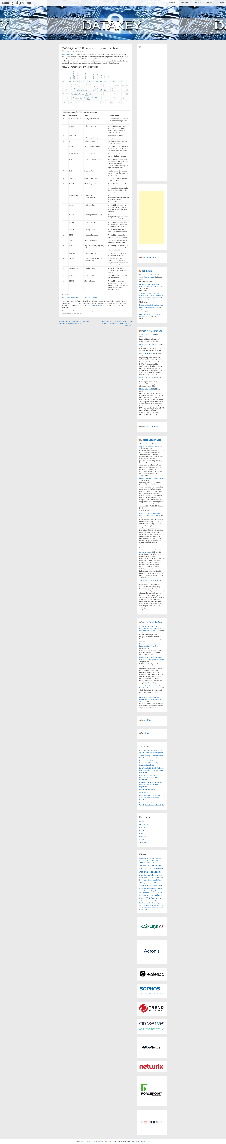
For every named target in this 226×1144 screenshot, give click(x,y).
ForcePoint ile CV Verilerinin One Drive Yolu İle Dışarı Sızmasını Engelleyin (150, 777)
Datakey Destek (82, 51)
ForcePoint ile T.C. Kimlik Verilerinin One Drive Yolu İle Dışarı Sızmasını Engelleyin (151, 770)
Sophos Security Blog (151, 622)
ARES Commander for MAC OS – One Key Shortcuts (79, 298)
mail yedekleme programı (146, 901)
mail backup (154, 893)
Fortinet (145, 733)
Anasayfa (171, 3)
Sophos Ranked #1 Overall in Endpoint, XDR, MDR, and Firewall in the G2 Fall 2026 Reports (151, 628)
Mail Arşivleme (144, 893)
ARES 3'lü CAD (151, 863)
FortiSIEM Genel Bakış (147, 790)
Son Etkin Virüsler (149, 426)
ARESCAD (144, 865)
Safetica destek (144, 903)
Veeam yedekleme (159, 907)
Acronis (142, 821)
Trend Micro (143, 842)
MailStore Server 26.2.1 (147, 377)
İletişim (221, 3)
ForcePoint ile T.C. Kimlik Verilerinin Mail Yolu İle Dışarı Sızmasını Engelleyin (151, 798)
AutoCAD (156, 880)
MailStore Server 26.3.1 (146, 344)
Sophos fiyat (159, 905)
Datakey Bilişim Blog (16, 3)
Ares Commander (69, 311)
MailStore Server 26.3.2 (147, 335)
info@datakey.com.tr (96, 305)
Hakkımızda (210, 3)
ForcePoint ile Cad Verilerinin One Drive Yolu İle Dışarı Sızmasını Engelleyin (150, 785)
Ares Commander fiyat (149, 875)
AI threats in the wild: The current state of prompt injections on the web (150, 446)
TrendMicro (146, 271)
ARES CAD (155, 865)
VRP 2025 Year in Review (147, 580)
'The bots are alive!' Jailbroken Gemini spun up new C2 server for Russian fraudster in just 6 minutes (151, 296)
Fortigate (142, 830)
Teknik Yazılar (184, 3)
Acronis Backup (142, 858)
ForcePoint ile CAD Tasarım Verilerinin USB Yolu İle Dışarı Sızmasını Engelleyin (149, 763)
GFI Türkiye (147, 891)
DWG (151, 886)
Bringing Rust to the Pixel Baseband (151, 478)
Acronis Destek (151, 858)
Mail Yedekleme (154, 898)
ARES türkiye (148, 880)
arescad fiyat (143, 869)
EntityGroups (122, 219)
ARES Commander (68, 54)
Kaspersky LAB (148, 257)
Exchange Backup (152, 888)
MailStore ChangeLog (151, 331)
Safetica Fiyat (155, 903)
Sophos (141, 839)
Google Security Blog (151, 440)
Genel (77, 311)
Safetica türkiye (145, 905)
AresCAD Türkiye (155, 868)
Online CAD (158, 901)
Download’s (197, 3)
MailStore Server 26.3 (146, 353)
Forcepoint (143, 827)
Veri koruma (143, 910)
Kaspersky (142, 836)
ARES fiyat (156, 877)
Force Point (146, 720)
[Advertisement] (151, 217)
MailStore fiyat (149, 895)
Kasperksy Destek (156, 891)
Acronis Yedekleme (146, 860)
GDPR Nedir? (143, 793)
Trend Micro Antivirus (150, 907)
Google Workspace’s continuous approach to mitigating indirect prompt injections (150, 550)
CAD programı (143, 883)
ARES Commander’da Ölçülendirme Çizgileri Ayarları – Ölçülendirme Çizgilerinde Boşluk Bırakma (117, 323)
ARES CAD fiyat (87, 311)
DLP (148, 883)
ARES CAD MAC (97, 311)
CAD (160, 880)
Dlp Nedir (152, 883)
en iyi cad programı (75, 313)
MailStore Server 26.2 (146, 389)
